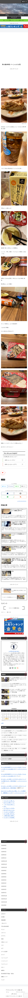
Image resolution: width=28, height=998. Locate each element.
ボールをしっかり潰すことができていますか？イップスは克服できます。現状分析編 (14, 740)
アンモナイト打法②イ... (9, 812)
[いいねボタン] (2, 472)
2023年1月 (3, 858)
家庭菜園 (3, 920)
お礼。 (5, 806)
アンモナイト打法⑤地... (9, 817)
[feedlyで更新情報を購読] (15, 668)
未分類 (3, 479)
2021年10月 (4, 902)
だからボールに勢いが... (9, 800)
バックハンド (4, 961)
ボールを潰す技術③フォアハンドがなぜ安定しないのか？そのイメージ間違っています (14, 731)
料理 (2, 939)
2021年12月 (4, 895)
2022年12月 (4, 861)
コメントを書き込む (14, 608)
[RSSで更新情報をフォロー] (20, 496)
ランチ (2, 979)
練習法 (2, 970)
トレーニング (4, 957)
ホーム (7, 992)
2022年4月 (3, 883)
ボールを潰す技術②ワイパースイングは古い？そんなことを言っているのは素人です (14, 736)
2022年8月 (3, 873)
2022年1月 (3, 892)
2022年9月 (3, 870)
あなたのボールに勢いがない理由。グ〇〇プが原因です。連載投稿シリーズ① (14, 749)
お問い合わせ (14, 993)
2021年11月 (4, 898)
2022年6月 (3, 876)
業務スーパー (4, 976)
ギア (2, 948)
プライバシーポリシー (20, 992)
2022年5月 (3, 880)
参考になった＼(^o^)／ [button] (14, 460)
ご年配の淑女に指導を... (9, 815)
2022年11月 (4, 864)
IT (17, 776)
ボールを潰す (4, 951)
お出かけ (3, 913)
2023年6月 (3, 845)
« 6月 (2, 723)
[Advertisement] (14, 47)
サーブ (2, 954)
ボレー (2, 967)
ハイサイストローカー (14, 651)
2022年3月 (3, 886)
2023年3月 (3, 851)
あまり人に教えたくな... (9, 802)
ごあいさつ (4, 923)
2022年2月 (3, 889)
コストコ (3, 932)
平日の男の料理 (5, 926)
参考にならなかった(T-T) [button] (14, 464)
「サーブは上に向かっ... (9, 804)
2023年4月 (3, 848)
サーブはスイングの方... (9, 808)
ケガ (2, 945)
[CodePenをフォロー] (20, 493)
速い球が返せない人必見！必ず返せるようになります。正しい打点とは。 (13, 745)
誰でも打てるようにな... (9, 810)
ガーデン (3, 935)
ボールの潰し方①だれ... (9, 813)
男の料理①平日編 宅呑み (7, 973)
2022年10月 (4, 867)
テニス (2, 929)
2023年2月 (3, 854)
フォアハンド (4, 964)
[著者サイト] (7, 493)
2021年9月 (3, 905)
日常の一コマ (4, 942)
